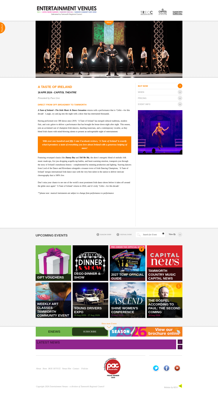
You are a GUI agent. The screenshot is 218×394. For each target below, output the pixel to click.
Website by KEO (171, 387)
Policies (84, 368)
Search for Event (149, 234)
